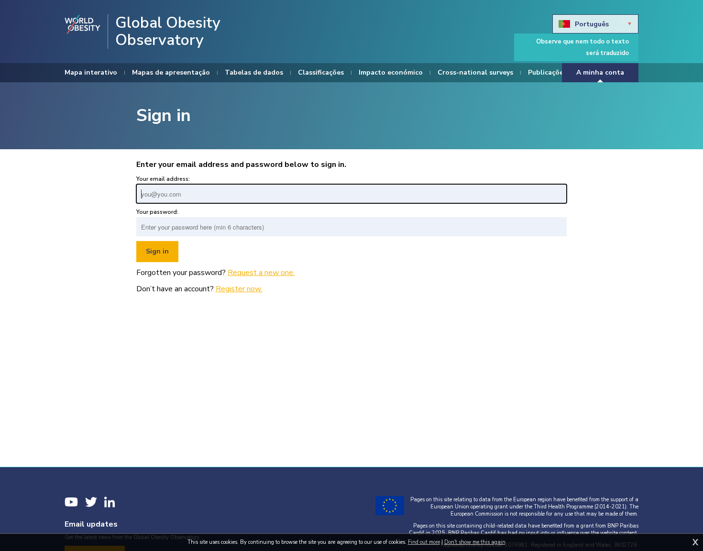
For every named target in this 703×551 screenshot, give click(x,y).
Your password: (157, 212)
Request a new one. (261, 272)
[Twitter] (91, 502)
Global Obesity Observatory (167, 31)
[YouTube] (71, 502)
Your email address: (163, 179)
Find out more (424, 542)
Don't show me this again (474, 542)
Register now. (239, 289)
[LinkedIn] (109, 502)
